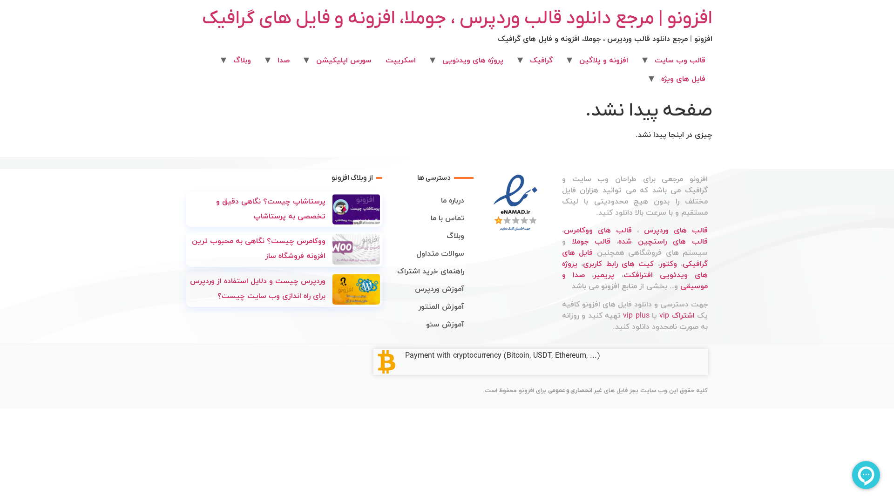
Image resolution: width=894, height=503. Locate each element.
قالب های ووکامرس (598, 230)
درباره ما (452, 201)
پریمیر (604, 275)
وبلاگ (242, 60)
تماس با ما (447, 218)
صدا (284, 60)
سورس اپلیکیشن (344, 60)
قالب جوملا (591, 242)
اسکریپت (401, 60)
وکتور (668, 264)
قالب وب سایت (680, 60)
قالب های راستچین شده (663, 242)
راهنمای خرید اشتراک (430, 271)
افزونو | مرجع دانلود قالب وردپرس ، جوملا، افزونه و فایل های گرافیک (457, 19)
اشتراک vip (676, 316)
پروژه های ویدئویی (472, 60)
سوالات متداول (440, 254)
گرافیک (541, 60)
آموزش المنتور (441, 307)
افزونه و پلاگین (603, 60)
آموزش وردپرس (439, 289)
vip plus (636, 316)
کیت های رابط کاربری (618, 264)
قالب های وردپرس (676, 230)
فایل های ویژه (683, 79)
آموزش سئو (445, 324)
